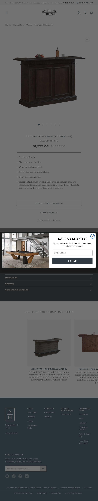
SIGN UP (72, 260)
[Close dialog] (92, 236)
